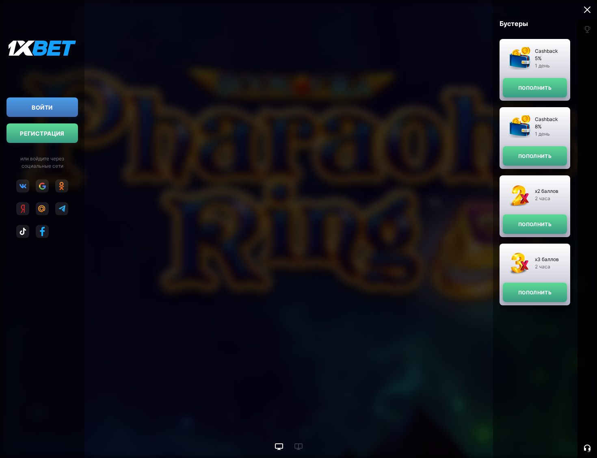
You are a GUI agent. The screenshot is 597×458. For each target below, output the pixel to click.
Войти (42, 107)
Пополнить (535, 88)
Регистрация (42, 133)
